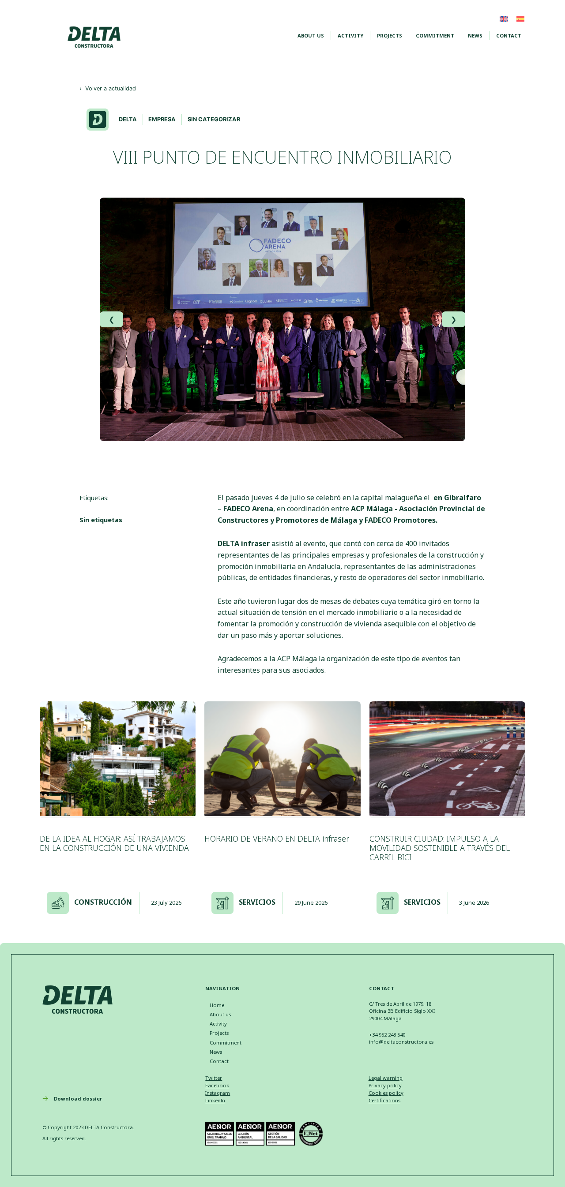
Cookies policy (386, 1093)
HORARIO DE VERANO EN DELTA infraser (276, 838)
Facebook (217, 1085)
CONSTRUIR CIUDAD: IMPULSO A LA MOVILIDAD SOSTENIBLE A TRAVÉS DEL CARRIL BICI (439, 847)
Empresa (162, 119)
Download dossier (78, 1098)
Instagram (217, 1093)
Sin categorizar (214, 119)
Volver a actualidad (107, 88)
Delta (128, 119)
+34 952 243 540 (387, 1034)
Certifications (384, 1100)
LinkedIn (215, 1100)
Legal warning (386, 1078)
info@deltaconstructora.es (401, 1041)
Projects (389, 35)
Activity (350, 35)
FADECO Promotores (400, 520)
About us (311, 35)
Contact (508, 35)
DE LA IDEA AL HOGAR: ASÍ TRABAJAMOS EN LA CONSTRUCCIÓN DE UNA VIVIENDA (114, 843)
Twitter (213, 1078)
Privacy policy (385, 1085)
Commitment (435, 35)
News (475, 35)
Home (217, 1005)
